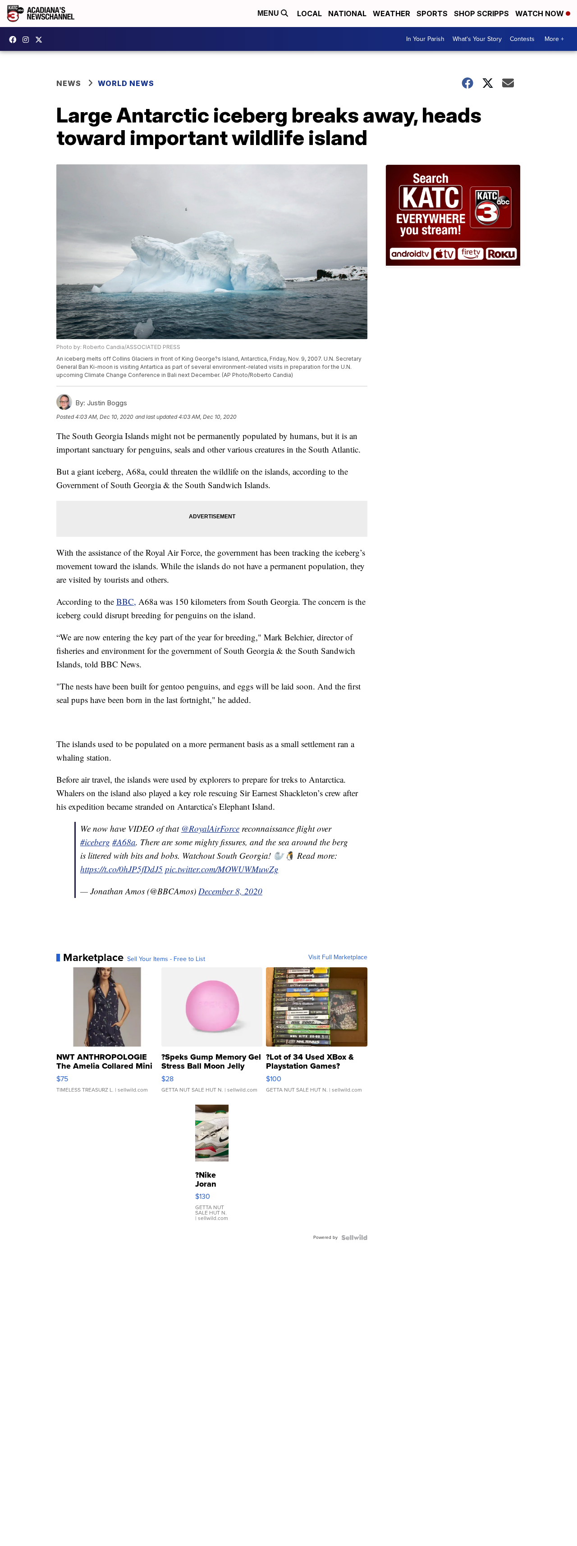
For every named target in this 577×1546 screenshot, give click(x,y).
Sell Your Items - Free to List (166, 959)
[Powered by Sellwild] (354, 1237)
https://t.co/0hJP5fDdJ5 (121, 869)
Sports (432, 13)
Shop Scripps (481, 13)
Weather (391, 13)
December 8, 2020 (230, 891)
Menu (269, 13)
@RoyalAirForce (210, 828)
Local (309, 13)
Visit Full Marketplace (337, 957)
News (68, 83)
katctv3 (15, 39)
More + (554, 39)
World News (126, 83)
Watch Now (540, 13)
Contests (522, 39)
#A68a (124, 842)
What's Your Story (477, 39)
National (347, 13)
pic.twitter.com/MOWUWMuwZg (222, 869)
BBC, (126, 601)
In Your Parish (425, 39)
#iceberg (95, 842)
